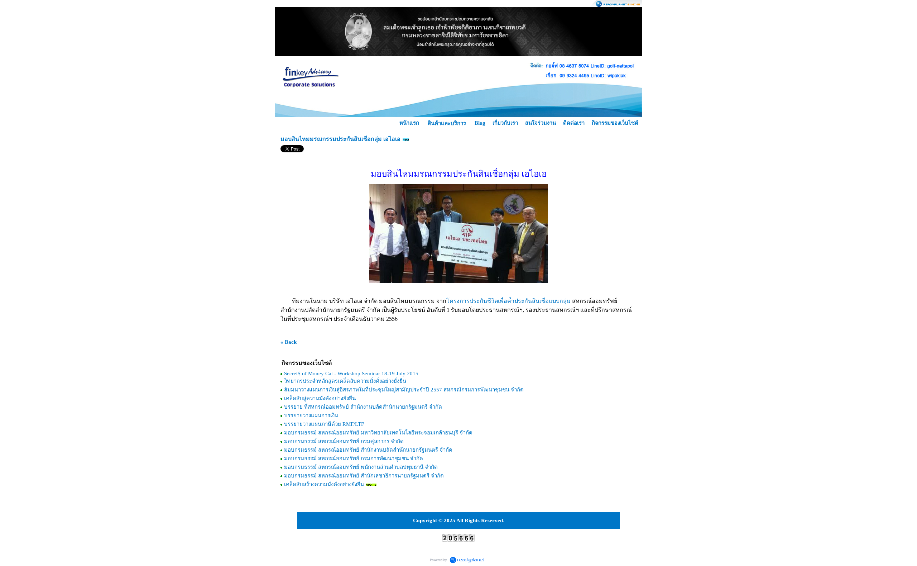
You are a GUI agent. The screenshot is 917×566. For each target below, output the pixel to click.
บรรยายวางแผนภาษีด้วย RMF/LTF (324, 424)
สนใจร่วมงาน (540, 123)
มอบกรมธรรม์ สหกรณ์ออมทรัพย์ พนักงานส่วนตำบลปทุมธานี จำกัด (361, 467)
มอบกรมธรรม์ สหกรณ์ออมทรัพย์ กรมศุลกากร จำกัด (344, 441)
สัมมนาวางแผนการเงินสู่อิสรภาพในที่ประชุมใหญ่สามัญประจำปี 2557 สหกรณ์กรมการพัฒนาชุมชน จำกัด (404, 390)
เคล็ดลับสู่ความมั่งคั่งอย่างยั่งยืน (320, 398)
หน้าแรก (409, 123)
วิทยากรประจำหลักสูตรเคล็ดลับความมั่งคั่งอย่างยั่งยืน (345, 381)
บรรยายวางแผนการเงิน (311, 415)
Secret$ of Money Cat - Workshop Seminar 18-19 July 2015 (351, 373)
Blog (480, 123)
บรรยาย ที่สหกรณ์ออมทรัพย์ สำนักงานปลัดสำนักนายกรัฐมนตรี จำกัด (363, 407)
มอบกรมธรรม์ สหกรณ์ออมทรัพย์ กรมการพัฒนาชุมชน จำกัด (353, 458)
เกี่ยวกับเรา (505, 123)
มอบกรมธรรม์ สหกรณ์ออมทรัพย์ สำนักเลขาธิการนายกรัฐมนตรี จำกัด (364, 476)
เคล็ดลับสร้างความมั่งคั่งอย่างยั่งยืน (324, 484)
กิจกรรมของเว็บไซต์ (615, 123)
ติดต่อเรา (574, 123)
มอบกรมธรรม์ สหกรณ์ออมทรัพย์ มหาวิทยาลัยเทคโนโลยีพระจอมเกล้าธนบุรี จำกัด (378, 433)
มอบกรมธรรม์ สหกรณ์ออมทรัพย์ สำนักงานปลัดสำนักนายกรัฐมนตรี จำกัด (368, 450)
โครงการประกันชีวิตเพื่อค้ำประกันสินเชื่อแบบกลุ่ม (508, 301)
